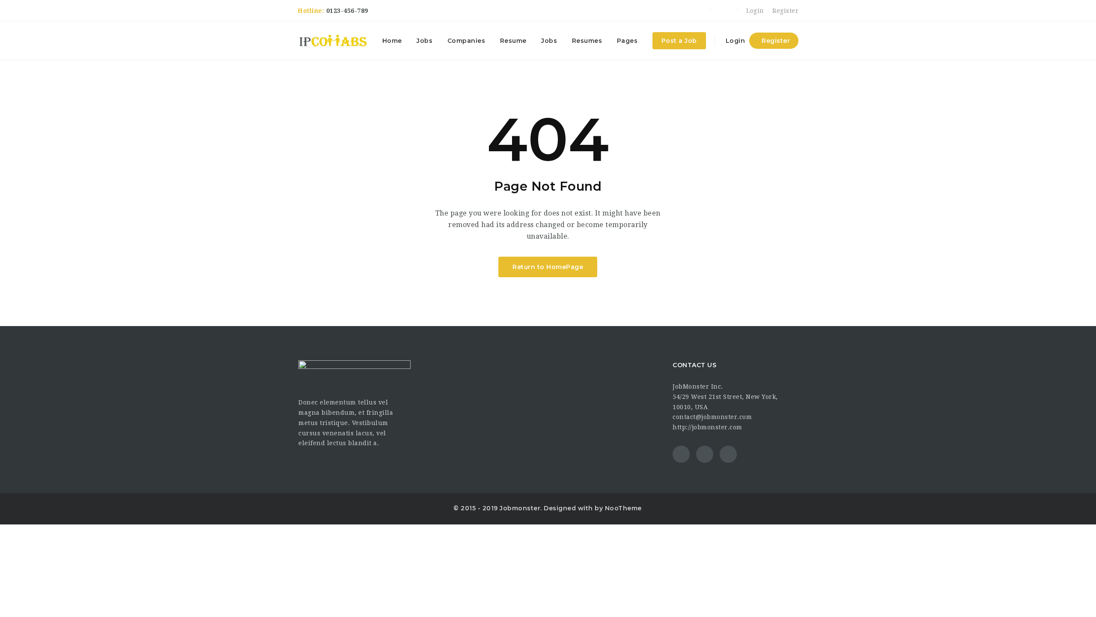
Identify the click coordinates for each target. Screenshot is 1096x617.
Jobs (424, 41)
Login (754, 10)
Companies (466, 41)
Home (392, 41)
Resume (513, 41)
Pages (627, 41)
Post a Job (679, 41)
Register (785, 10)
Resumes (587, 41)
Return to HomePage (547, 267)
